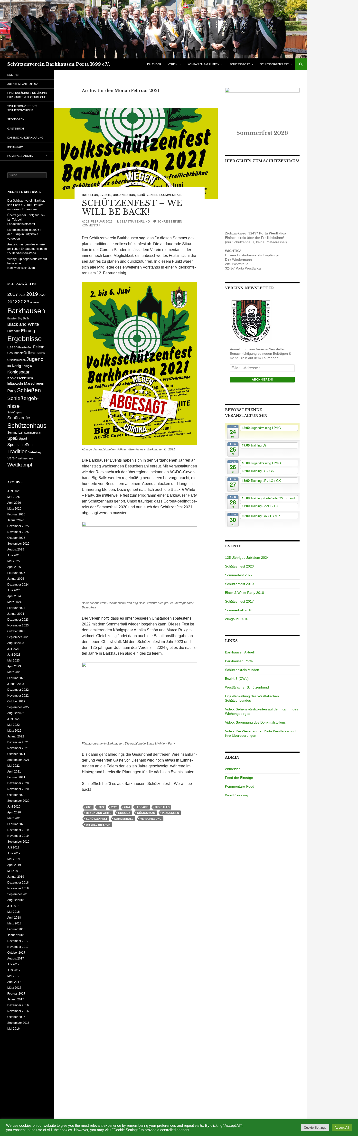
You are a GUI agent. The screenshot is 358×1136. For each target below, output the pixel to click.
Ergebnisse (24, 339)
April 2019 (14, 865)
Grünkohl (39, 353)
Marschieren (34, 383)
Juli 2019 (13, 847)
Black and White (98, 812)
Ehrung (28, 330)
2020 (42, 295)
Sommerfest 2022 (239, 575)
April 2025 (14, 567)
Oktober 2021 (16, 754)
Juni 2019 (13, 853)
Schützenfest (148, 195)
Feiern (38, 347)
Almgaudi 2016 (236, 619)
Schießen (29, 390)
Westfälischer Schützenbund (247, 687)
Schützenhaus (27, 425)
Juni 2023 (13, 654)
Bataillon (90, 195)
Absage (142, 807)
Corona (124, 812)
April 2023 (14, 666)
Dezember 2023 (18, 619)
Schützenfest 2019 (239, 584)
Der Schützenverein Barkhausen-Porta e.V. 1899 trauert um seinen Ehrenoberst (27, 205)
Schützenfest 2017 (239, 601)
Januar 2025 (15, 578)
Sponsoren (15, 119)
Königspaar (146, 812)
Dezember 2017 (18, 941)
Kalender (154, 64)
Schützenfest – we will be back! (132, 207)
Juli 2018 (13, 906)
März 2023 (14, 672)
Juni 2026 (13, 491)
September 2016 (18, 1022)
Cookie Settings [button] (315, 1127)
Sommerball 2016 (238, 610)
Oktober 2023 (16, 631)
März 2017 (14, 987)
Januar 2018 (15, 935)
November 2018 (18, 888)
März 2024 (14, 602)
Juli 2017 (13, 964)
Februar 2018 (16, 929)
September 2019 (18, 841)
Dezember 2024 (18, 584)
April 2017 (14, 982)
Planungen (170, 812)
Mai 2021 (13, 765)
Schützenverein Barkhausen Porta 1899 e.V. (58, 64)
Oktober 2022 (16, 701)
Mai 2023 (13, 660)
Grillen (28, 353)
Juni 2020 (13, 806)
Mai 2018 (13, 911)
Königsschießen (20, 378)
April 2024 (14, 596)
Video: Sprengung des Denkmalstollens (255, 722)
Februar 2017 (16, 993)
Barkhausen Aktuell (239, 652)
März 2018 (14, 923)
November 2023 (18, 625)
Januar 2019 (15, 876)
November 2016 (18, 1011)
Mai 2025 (13, 561)
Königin (27, 366)
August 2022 (15, 713)
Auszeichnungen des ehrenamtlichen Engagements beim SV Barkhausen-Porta (27, 249)
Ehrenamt (13, 331)
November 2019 (18, 836)
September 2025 (18, 543)
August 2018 (15, 900)
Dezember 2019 (18, 830)
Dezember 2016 (18, 1005)
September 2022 (18, 707)
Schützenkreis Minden (242, 670)
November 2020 (18, 789)
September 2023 (18, 637)
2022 (101, 807)
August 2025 (15, 549)
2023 (114, 807)
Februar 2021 (16, 777)
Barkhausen (26, 311)
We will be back (98, 824)
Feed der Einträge (239, 778)
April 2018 (14, 917)
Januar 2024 (15, 613)
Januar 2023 (15, 684)
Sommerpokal (32, 432)
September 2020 (18, 800)
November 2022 (18, 695)
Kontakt (13, 74)
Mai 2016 (13, 1028)
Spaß (12, 438)
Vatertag (34, 452)
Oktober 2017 (16, 952)
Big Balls (162, 807)
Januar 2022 (15, 736)
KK (9, 366)
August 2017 (15, 958)
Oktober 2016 (16, 1017)
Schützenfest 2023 (239, 566)
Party (11, 391)
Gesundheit (15, 353)
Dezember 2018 (18, 882)
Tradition (17, 451)
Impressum (15, 146)
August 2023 (15, 643)
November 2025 (18, 532)
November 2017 (18, 947)
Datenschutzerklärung (25, 137)
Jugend (35, 359)
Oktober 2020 (16, 795)
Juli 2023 (13, 649)
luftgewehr (15, 383)
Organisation (124, 195)
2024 (127, 807)
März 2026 (14, 508)
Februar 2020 (16, 824)
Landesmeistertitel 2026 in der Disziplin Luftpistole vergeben (24, 234)
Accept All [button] (342, 1127)
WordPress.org (236, 795)
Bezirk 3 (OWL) (237, 678)
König (16, 366)
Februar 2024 (16, 608)
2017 (12, 294)
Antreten (35, 302)
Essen (12, 347)
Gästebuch (15, 128)
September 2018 (18, 894)
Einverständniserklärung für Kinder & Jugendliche (27, 95)
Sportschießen (20, 444)
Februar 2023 (16, 678)
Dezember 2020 (18, 783)
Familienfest (25, 347)
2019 (32, 294)
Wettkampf (19, 464)
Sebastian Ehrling (135, 221)
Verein (12, 458)
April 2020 (14, 812)
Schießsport (14, 412)
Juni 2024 (13, 590)
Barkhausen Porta (239, 661)
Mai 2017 (13, 976)
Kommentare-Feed (239, 786)
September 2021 (18, 760)
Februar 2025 (16, 573)
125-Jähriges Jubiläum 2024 (247, 557)
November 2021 (18, 748)
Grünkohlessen (16, 359)
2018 (22, 295)
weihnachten (25, 458)
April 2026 (14, 502)
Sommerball (171, 195)
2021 (89, 807)
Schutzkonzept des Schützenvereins (22, 108)
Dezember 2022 (18, 689)
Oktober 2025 (16, 538)
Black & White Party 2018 (244, 593)
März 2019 (14, 871)
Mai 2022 (13, 724)
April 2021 (14, 771)
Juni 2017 (13, 970)
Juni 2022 (13, 719)
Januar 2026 (15, 520)
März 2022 (14, 730)
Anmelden (233, 769)
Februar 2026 (16, 514)
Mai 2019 (13, 859)
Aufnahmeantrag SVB (23, 84)
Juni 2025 (13, 555)
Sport (23, 438)
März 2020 (14, 818)
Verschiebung (151, 818)
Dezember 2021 (18, 742)
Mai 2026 (13, 497)
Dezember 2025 (18, 526)
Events (105, 195)
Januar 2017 (15, 999)
